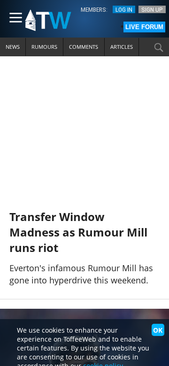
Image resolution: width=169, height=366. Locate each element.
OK (157, 330)
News (13, 46)
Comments (83, 46)
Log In (123, 9)
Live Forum (144, 26)
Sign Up (152, 9)
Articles (121, 46)
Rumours (44, 46)
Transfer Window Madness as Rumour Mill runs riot (78, 232)
